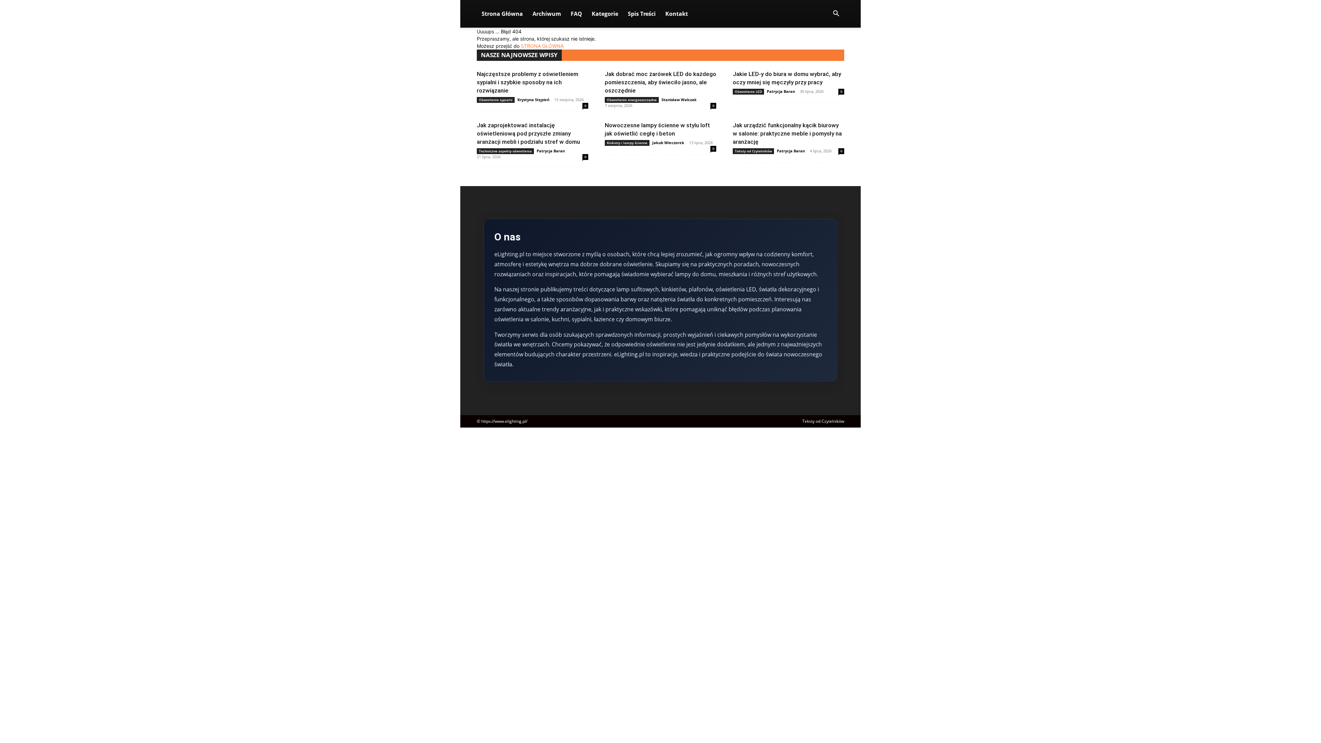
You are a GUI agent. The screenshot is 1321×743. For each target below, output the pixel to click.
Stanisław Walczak (679, 99)
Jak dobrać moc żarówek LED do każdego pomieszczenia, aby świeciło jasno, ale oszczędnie (660, 82)
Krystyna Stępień (533, 99)
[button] (836, 14)
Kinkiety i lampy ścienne (627, 142)
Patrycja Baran (781, 91)
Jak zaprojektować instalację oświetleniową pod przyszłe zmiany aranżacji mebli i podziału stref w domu (528, 133)
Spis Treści (642, 14)
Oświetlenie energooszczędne (632, 99)
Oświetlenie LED (748, 91)
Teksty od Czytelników (753, 151)
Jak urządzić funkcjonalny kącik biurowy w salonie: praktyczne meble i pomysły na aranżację (787, 133)
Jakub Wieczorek (668, 142)
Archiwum (547, 14)
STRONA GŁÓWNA (542, 46)
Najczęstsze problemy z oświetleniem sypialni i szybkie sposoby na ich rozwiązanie (527, 82)
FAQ (576, 14)
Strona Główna (502, 14)
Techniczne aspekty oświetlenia (505, 151)
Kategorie (605, 14)
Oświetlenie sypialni (496, 99)
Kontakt (676, 14)
